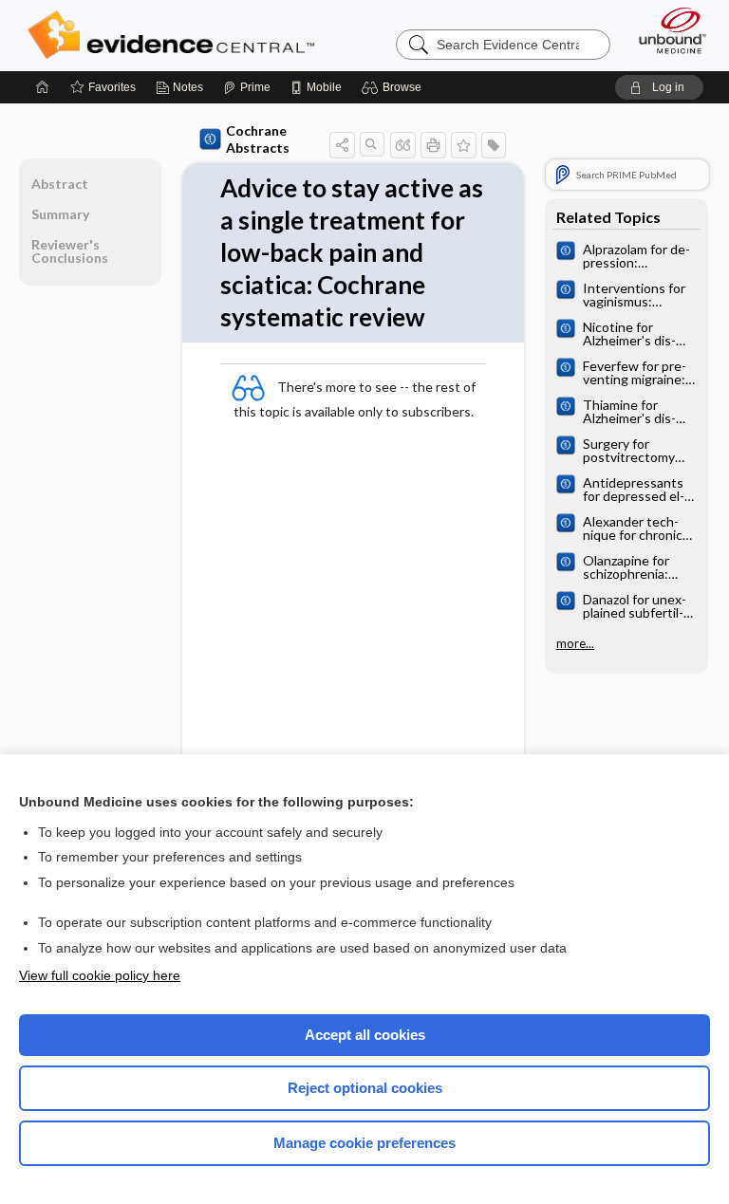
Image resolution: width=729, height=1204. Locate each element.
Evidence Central (175, 35)
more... (575, 643)
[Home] (42, 87)
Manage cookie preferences (364, 1143)
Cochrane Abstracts (258, 139)
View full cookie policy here (99, 975)
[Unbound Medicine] (666, 30)
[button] (394, 87)
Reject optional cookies (365, 1088)
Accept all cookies (365, 1035)
